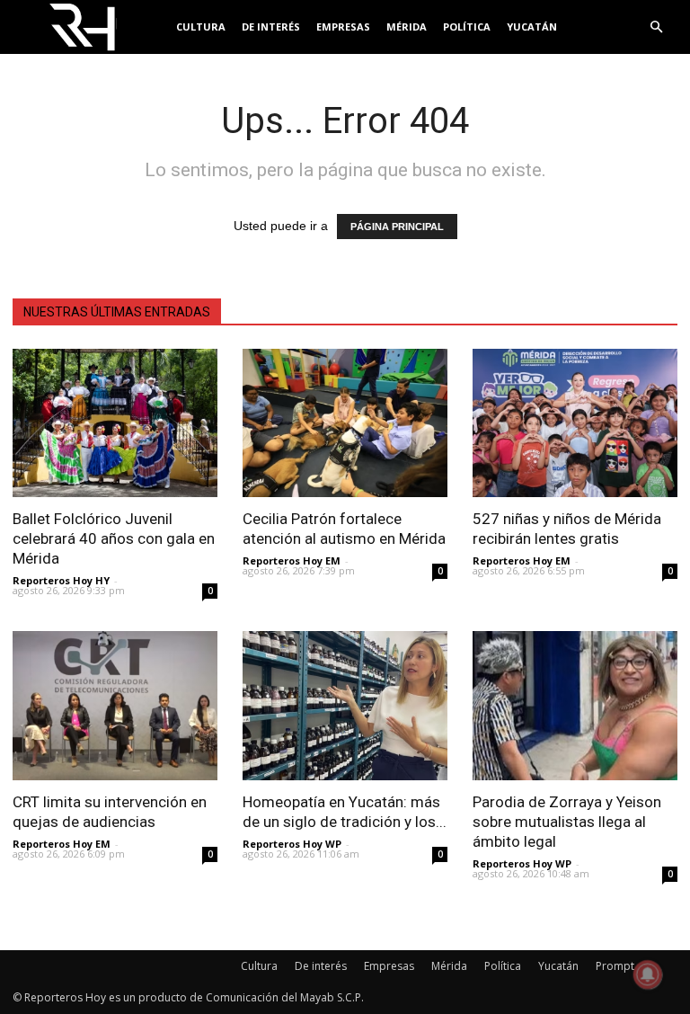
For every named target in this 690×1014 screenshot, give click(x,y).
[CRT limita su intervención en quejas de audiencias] (115, 705)
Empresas (343, 26)
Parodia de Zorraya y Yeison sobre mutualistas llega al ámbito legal (567, 821)
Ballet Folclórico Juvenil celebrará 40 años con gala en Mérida (114, 538)
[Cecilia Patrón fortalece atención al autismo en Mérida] (345, 423)
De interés (271, 26)
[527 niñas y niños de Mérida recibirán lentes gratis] (575, 423)
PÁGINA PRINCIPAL (397, 226)
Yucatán (532, 26)
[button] (655, 27)
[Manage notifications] (647, 974)
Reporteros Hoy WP (292, 843)
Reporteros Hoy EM (292, 560)
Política (467, 26)
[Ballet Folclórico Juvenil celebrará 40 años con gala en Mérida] (115, 423)
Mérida (406, 26)
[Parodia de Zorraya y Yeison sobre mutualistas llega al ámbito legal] (575, 705)
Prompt (615, 966)
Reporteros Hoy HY (61, 580)
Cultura (201, 26)
